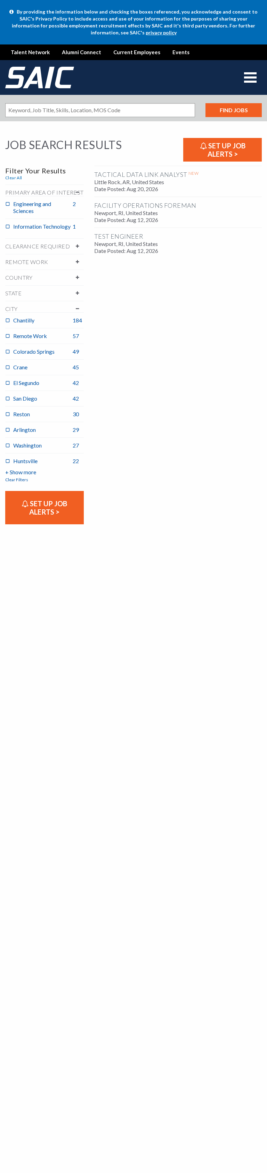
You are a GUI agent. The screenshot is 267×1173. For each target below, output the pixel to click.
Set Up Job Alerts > (226, 149)
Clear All (13, 177)
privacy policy (161, 32)
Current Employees (136, 52)
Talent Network (30, 52)
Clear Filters (16, 479)
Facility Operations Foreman (145, 205)
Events (180, 52)
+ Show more (20, 472)
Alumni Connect (81, 52)
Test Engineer (118, 236)
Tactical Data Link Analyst (140, 174)
